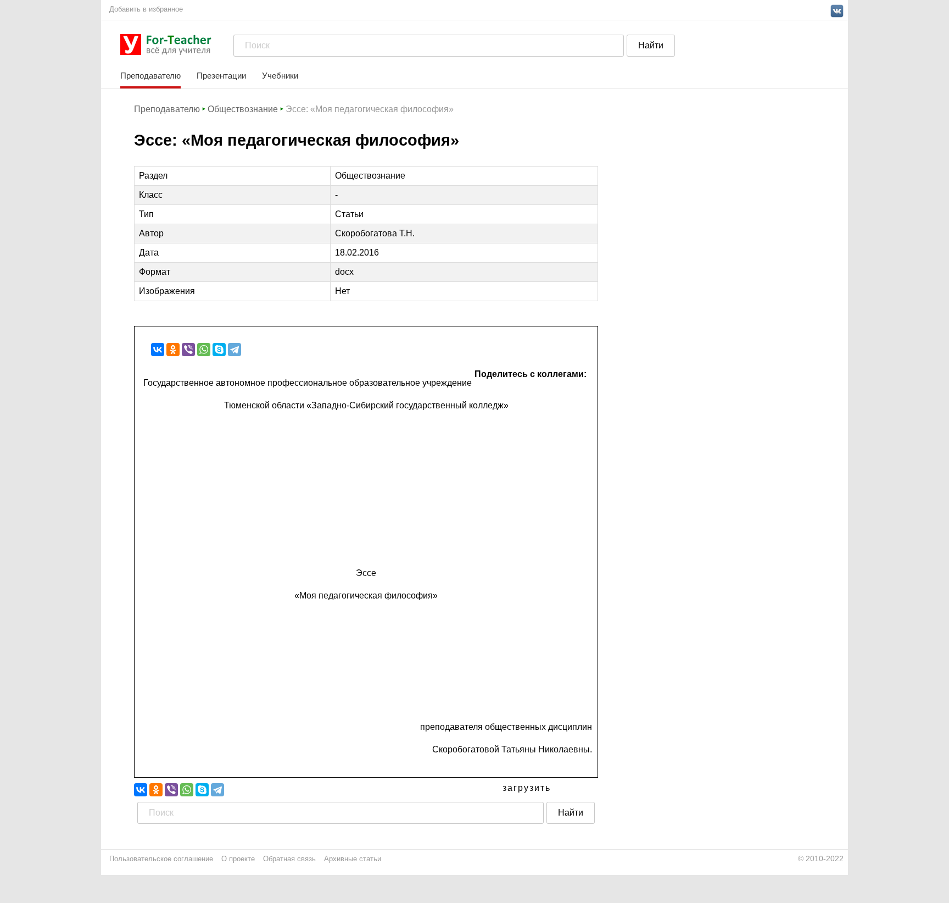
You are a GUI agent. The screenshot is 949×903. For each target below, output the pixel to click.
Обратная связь (289, 859)
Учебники (280, 75)
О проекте (238, 859)
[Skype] (219, 349)
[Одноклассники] (173, 349)
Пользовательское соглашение (161, 859)
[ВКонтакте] (157, 349)
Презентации (221, 75)
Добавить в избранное (146, 9)
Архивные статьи (352, 859)
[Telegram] (234, 349)
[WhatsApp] (203, 349)
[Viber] (188, 349)
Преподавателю (150, 75)
